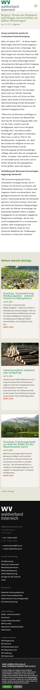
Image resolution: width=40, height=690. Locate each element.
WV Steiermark (7, 656)
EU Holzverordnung (9, 602)
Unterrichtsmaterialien (10, 620)
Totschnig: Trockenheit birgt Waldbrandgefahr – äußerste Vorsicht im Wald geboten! (18, 296)
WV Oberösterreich (9, 650)
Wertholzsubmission (9, 567)
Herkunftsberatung (9, 573)
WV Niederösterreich (9, 647)
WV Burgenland (7, 640)
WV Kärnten (6, 644)
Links (3, 580)
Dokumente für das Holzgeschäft (14, 598)
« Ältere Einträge (7, 491)
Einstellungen (32, 677)
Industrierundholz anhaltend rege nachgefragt (18, 371)
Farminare (5, 617)
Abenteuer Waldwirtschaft (12, 627)
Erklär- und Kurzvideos (10, 614)
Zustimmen (7, 686)
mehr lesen (8, 327)
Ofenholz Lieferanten (10, 564)
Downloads (6, 630)
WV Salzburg (6, 653)
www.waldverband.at (13, 549)
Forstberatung (7, 561)
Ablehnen (17, 686)
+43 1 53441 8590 (10, 538)
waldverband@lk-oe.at (12, 545)
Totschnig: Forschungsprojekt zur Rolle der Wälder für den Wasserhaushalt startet (19, 444)
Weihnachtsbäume (9, 570)
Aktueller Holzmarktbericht (12, 592)
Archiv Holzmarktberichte (11, 595)
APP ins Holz (6, 623)
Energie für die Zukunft (10, 577)
